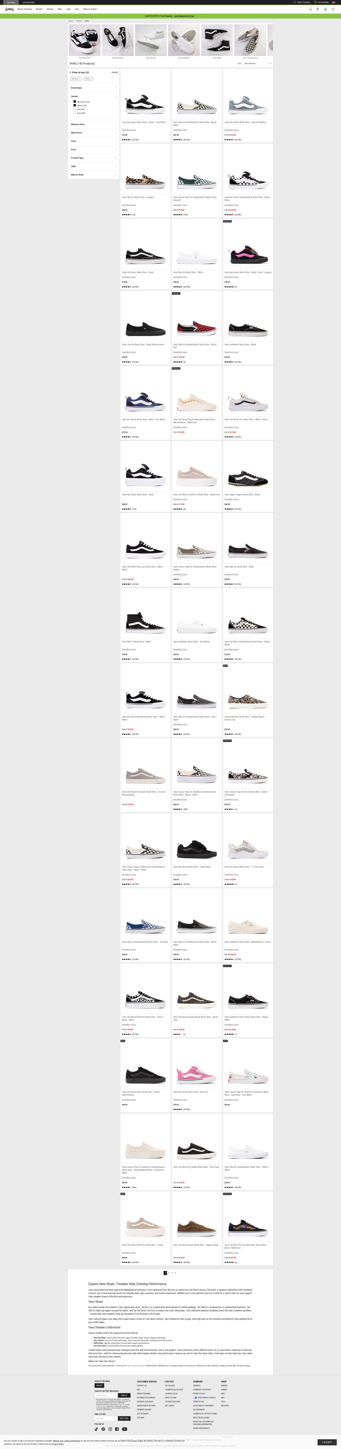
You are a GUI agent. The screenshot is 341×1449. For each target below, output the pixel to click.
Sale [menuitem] (77, 9)
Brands (224, 1386)
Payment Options (144, 1410)
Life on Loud (170, 1386)
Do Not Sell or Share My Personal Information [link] (203, 1423)
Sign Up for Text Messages (107, 1391)
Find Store (124, 1418)
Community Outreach (202, 1390)
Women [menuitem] (50, 9)
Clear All (114, 72)
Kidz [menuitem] (68, 9)
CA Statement (199, 1410)
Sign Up (99, 1385)
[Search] (310, 9)
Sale (223, 1402)
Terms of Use (198, 1402)
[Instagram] (111, 1429)
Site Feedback (143, 1414)
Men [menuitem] (60, 9)
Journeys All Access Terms (205, 1414)
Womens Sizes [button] (78, 124)
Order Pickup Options (146, 1406)
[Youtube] (125, 1429)
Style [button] (73, 166)
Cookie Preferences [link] (201, 1428)
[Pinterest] (104, 1429)
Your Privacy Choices (207, 1398)
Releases (225, 1406)
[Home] (9, 9)
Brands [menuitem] (39, 9)
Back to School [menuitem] (90, 9)
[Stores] (318, 9)
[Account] (326, 9)
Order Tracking (303, 2)
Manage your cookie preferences (66, 1441)
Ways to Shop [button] (77, 175)
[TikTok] (97, 1429)
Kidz (223, 1398)
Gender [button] (74, 96)
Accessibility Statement (203, 1406)
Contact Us (142, 1386)
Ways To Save (170, 1398)
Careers (196, 1386)
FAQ (138, 1390)
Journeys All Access (174, 1390)
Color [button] (73, 141)
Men (222, 1394)
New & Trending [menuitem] (24, 9)
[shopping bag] (333, 9)
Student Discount (172, 1402)
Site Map (140, 1418)
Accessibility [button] (323, 2)
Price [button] (73, 149)
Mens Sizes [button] (76, 133)
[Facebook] (118, 1429)
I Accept (327, 1442)
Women (224, 1390)
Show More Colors (129, 130)
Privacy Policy (199, 1394)
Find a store (100, 1414)
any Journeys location (135, 1366)
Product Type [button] (77, 158)
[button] (334, 2)
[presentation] (24, 9)
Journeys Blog (171, 1394)
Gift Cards (169, 1406)
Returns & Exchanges (146, 1398)
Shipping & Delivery (145, 1402)
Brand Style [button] (76, 88)
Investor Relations (201, 1418)
